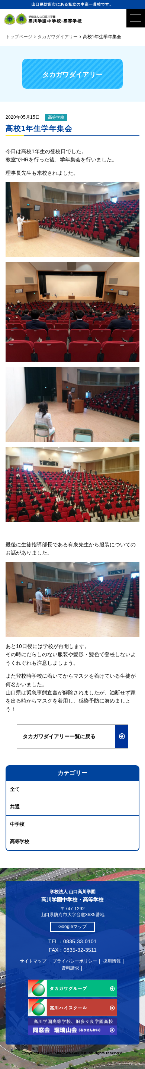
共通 (15, 806)
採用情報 (112, 961)
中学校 (17, 824)
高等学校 (56, 117)
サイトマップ (33, 961)
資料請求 (70, 968)
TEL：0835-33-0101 (72, 941)
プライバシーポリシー (74, 961)
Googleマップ (72, 926)
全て (15, 789)
